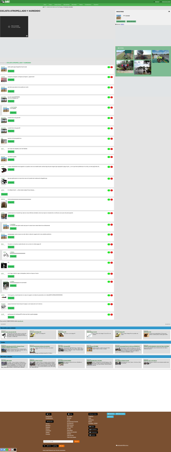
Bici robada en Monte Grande (122, 360)
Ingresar (157, 1)
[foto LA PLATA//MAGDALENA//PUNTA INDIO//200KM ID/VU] (125, 50)
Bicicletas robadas (6, 356)
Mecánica (48, 425)
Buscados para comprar (8, 328)
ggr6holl (2, 189)
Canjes (3, 342)
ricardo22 (3, 178)
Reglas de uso (52, 450)
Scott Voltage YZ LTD (92, 331)
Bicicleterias (94, 429)
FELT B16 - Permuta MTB (64, 346)
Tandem (47, 432)
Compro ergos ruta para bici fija (8, 331)
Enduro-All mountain (72, 432)
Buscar (90, 421)
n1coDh (2, 314)
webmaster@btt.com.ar (122, 445)
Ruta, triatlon (70, 426)
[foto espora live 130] (125, 61)
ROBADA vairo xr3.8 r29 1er (150, 360)
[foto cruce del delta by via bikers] (161, 50)
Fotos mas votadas (71, 437)
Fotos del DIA (70, 435)
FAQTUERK (3, 96)
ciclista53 (3, 76)
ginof (2, 138)
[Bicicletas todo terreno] (28, 1)
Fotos (50, 4)
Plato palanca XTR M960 (92, 346)
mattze (2, 273)
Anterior (3, 324)
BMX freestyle (70, 425)
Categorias (91, 419)
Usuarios (96, 4)
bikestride (3, 66)
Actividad (127, 15)
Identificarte (20, 321)
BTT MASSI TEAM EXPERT (64, 360)
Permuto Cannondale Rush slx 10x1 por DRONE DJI (127, 346)
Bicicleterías (66, 4)
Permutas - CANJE (92, 423)
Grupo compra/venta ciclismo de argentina (40, 346)
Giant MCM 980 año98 (6, 360)
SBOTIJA (3, 199)
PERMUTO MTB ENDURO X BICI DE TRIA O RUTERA (156, 346)
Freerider (48, 434)
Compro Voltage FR (120, 331)
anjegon (2, 262)
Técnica (47, 423)
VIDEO (122, 24)
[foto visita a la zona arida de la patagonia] (143, 50)
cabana (4, 252)
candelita (3, 294)
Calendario (48, 430)
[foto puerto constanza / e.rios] (143, 61)
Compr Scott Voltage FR (35, 331)
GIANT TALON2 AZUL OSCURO (94, 360)
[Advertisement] (24, 48)
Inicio (49, 445)
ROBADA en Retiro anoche (36, 360)
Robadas (48, 427)
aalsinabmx (3, 303)
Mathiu (2, 243)
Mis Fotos (121, 48)
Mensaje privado (121, 21)
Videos (81, 4)
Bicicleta (50, 421)
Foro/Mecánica (49, 418)
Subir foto (111, 413)
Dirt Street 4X (70, 423)
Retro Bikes (70, 430)
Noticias (48, 429)
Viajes (68, 419)
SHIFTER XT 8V (147, 331)
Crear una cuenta (166, 1)
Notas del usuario (131, 21)
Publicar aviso (120, 413)
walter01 (2, 166)
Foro (45, 4)
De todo (69, 428)
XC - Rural (69, 416)
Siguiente (167, 324)
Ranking (69, 433)
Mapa (56, 445)
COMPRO (90, 416)
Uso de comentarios (60, 450)
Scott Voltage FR (62, 331)
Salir (62, 445)
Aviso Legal (45, 450)
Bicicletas (74, 4)
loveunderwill (5, 281)
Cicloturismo (88, 4)
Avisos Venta (58, 4)
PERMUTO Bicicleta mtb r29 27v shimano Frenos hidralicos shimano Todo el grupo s (12, 347)
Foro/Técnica (49, 416)
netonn (2, 148)
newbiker (2, 212)
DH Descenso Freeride (72, 421)
